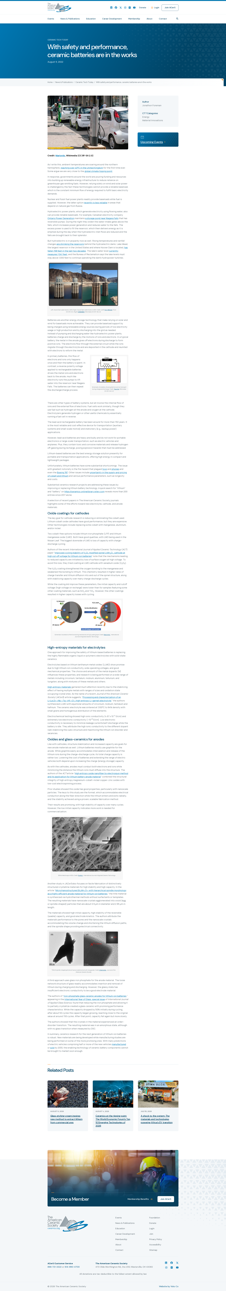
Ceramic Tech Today (84, 82)
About (149, 18)
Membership (134, 18)
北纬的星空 (81, 312)
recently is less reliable (95, 202)
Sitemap (153, 1250)
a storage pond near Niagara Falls (101, 218)
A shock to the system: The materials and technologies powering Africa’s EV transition (157, 1119)
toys (104, 469)
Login (156, 7)
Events (51, 18)
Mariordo (60, 155)
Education (91, 18)
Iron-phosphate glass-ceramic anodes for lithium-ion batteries (95, 996)
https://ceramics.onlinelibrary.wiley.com (84, 491)
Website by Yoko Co (168, 1286)
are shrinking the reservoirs (70, 244)
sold (52, 1047)
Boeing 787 (62, 472)
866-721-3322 (54, 1266)
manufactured (119, 1044)
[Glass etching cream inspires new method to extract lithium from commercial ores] (68, 1094)
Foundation (154, 1218)
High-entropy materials (59, 687)
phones (115, 469)
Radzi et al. (107, 634)
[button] (177, 18)
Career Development (112, 18)
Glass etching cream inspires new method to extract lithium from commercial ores (66, 1119)
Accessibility (155, 1245)
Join (151, 1234)
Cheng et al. (102, 970)
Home (50, 82)
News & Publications (70, 18)
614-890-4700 (72, 1266)
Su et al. (80, 875)
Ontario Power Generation (61, 218)
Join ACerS (170, 7)
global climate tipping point (98, 171)
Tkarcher (116, 389)
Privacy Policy (155, 1239)
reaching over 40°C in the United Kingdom (82, 167)
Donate (142, 7)
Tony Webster (108, 310)
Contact (163, 18)
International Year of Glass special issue (85, 999)
